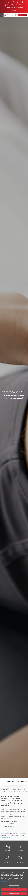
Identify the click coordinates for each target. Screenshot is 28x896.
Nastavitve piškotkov (14, 885)
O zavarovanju (10, 781)
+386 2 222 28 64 (10, 826)
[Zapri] (26, 870)
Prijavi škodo (14, 10)
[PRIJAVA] (15, 15)
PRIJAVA (15, 15)
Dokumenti (21, 781)
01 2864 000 (11, 823)
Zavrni (14, 889)
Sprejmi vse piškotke (14, 893)
